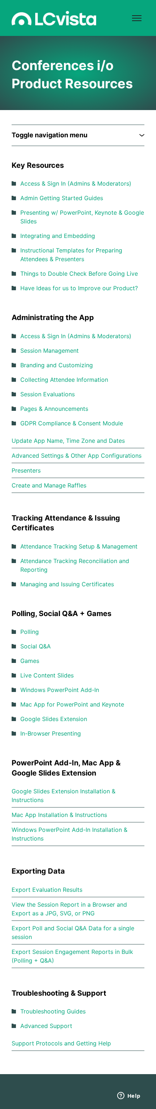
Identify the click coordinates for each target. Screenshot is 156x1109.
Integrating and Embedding (57, 235)
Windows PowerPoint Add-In (59, 689)
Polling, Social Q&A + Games (61, 613)
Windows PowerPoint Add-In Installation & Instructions (69, 834)
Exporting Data (38, 871)
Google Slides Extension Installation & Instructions (63, 796)
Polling (29, 631)
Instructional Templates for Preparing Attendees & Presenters (71, 255)
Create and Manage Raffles (49, 485)
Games (29, 660)
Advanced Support (46, 1025)
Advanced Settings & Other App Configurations (76, 455)
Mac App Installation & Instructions (59, 814)
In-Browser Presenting (50, 733)
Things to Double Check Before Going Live (79, 273)
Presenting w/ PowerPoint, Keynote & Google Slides (82, 217)
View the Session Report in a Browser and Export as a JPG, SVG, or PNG (69, 909)
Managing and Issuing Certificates (67, 584)
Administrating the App (53, 317)
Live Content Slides (47, 675)
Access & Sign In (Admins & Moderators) (75, 183)
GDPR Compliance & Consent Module (71, 423)
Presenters (26, 470)
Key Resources (38, 165)
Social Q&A (35, 646)
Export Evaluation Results (47, 889)
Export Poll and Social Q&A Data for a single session (73, 932)
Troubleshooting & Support (59, 993)
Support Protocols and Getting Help (61, 1043)
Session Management (49, 350)
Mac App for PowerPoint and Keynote (72, 704)
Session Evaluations (47, 394)
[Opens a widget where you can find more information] (129, 1096)
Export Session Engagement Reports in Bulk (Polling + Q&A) (72, 956)
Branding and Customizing (56, 365)
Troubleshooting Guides (53, 1011)
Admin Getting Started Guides (61, 198)
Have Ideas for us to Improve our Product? (79, 288)
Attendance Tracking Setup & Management (78, 546)
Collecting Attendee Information (64, 379)
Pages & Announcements (54, 408)
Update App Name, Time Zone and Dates (68, 440)
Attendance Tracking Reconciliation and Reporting (74, 565)
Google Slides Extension (53, 719)
